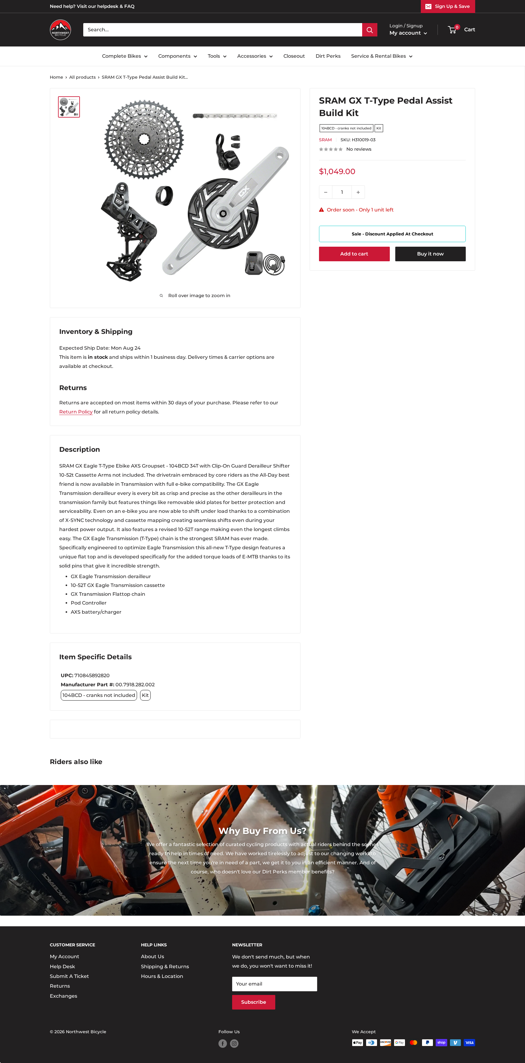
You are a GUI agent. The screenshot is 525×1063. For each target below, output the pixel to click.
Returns (60, 986)
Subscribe (253, 1002)
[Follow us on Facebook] (222, 1043)
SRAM (325, 140)
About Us (152, 956)
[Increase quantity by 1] (358, 192)
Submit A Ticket (69, 976)
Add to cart (354, 254)
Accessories (251, 56)
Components (174, 56)
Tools (214, 56)
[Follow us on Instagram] (234, 1043)
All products (82, 77)
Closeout (294, 56)
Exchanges (63, 996)
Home (56, 77)
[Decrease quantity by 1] (325, 192)
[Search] (369, 29)
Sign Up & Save (452, 6)
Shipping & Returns (165, 966)
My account (405, 33)
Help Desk (62, 966)
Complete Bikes (121, 56)
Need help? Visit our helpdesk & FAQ (92, 6)
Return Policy (76, 412)
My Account (64, 956)
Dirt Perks (328, 56)
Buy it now (430, 254)
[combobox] (222, 29)
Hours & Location (162, 976)
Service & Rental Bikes (378, 56)
